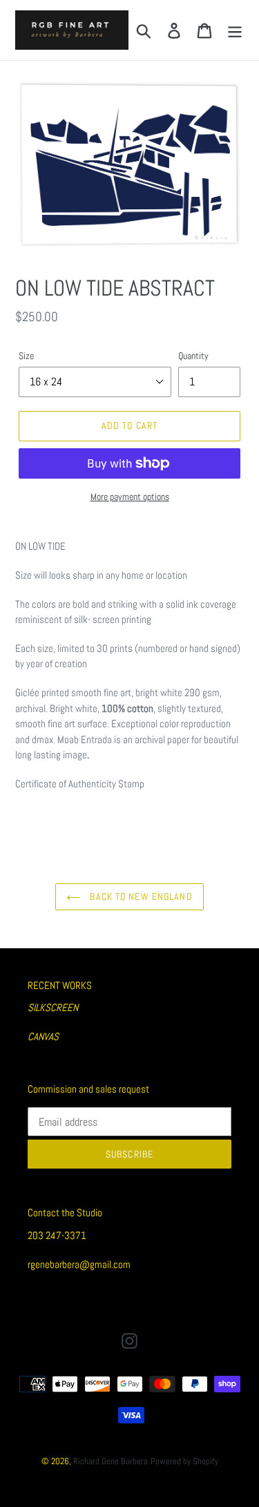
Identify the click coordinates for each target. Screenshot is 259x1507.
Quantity (193, 355)
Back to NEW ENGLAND (139, 896)
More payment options (129, 496)
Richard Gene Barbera (110, 1461)
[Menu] (235, 30)
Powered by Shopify (184, 1461)
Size (26, 355)
